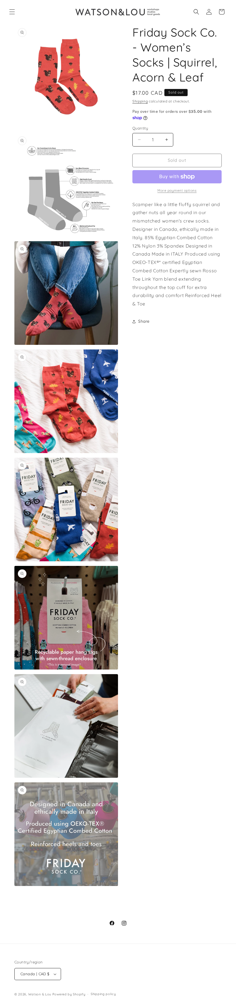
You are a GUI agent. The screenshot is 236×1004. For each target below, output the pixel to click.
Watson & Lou (39, 994)
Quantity (140, 128)
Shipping (140, 101)
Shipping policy (103, 994)
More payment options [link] (177, 190)
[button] (12, 11)
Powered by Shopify (68, 994)
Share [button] (144, 321)
